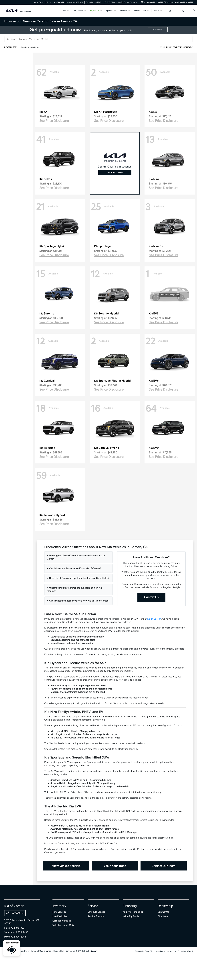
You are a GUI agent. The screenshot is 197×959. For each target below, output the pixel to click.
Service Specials (96, 916)
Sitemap (47, 951)
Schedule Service (96, 912)
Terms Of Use (37, 951)
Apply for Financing (133, 912)
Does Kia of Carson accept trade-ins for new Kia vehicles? (79, 578)
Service (93, 906)
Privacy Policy (23, 951)
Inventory (59, 906)
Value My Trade (131, 916)
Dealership (165, 906)
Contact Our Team (163, 866)
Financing (130, 906)
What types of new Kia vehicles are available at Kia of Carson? (76, 557)
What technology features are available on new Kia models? (74, 589)
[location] (105, 2)
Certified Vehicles (61, 921)
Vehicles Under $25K (63, 925)
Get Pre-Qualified (115, 172)
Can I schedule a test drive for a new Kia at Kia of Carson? (79, 600)
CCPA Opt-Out (82, 951)
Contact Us (151, 597)
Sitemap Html (58, 951)
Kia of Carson (154, 619)
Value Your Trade (115, 866)
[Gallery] (98, 30)
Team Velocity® (152, 951)
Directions (163, 916)
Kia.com (93, 951)
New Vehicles (59, 912)
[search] (194, 11)
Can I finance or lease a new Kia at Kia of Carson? (75, 568)
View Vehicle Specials (66, 866)
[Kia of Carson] (18, 10)
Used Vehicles (59, 916)
